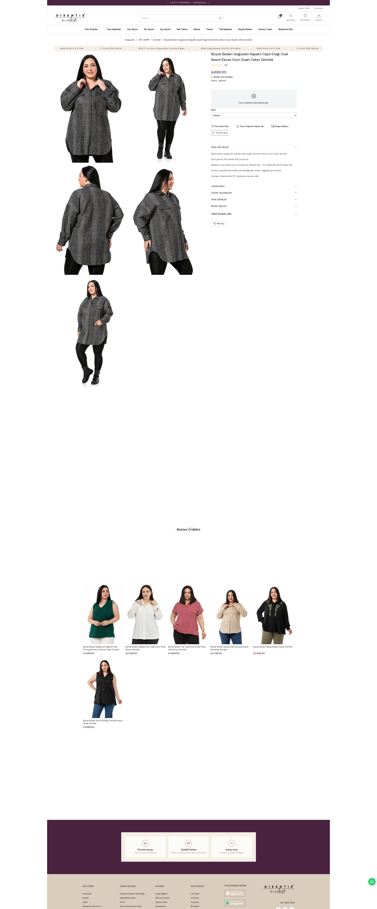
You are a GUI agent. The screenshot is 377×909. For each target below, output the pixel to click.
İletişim (85, 898)
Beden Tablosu (219, 206)
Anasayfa (86, 893)
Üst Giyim (195, 893)
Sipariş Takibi (304, 8)
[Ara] (220, 18)
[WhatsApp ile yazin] (372, 881)
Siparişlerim (160, 906)
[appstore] (234, 893)
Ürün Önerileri (218, 199)
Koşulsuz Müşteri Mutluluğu (132, 893)
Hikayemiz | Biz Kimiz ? (92, 906)
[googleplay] (234, 903)
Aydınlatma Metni (127, 898)
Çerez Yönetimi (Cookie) (131, 906)
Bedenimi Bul (285, 29)
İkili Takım (195, 906)
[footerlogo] (279, 889)
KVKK (122, 902)
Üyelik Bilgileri (161, 893)
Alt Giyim (195, 898)
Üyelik (85, 902)
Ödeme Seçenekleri (221, 193)
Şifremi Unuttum (162, 898)
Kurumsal (318, 8)
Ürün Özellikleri (219, 147)
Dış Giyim (195, 902)
